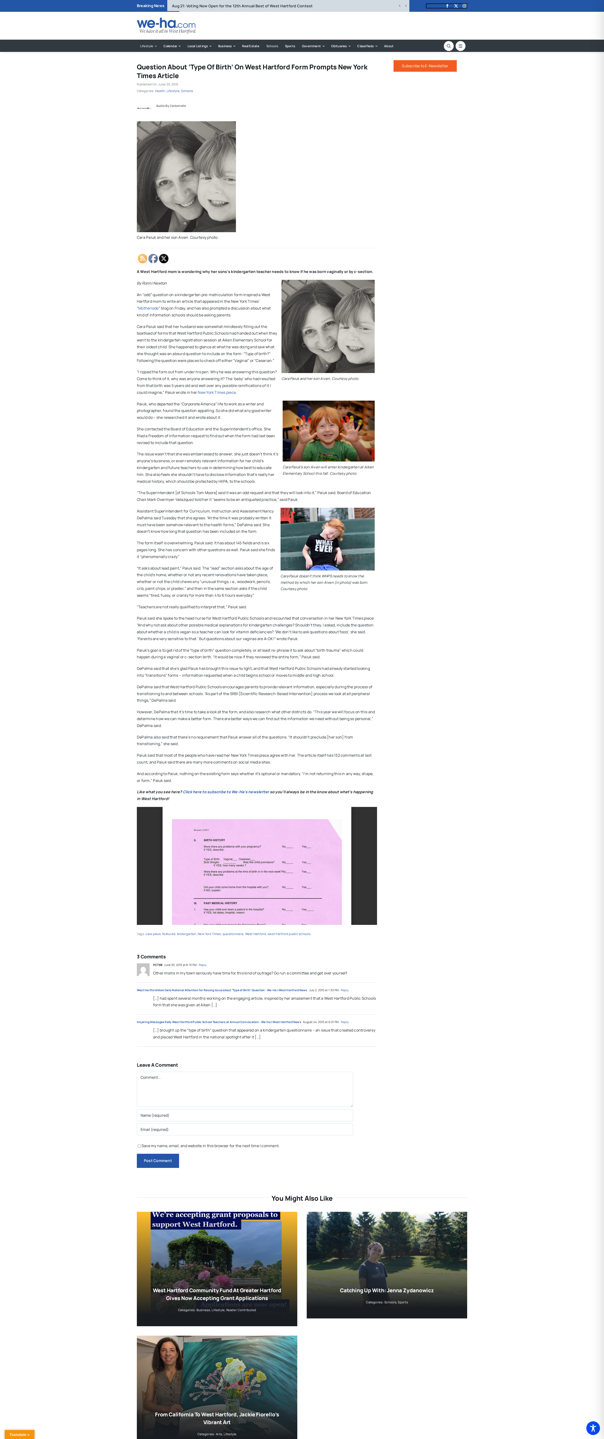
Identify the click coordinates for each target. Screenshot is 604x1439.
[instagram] (464, 6)
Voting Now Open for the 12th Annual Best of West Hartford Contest (242, 5)
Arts (219, 1434)
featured (168, 934)
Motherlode (148, 308)
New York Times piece (217, 392)
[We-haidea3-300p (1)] (166, 19)
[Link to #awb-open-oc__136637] (449, 46)
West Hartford (255, 934)
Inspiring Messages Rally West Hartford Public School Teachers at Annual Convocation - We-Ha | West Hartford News (219, 1022)
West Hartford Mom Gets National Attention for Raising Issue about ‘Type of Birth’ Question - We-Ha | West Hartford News (222, 990)
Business (203, 1310)
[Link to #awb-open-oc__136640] (461, 46)
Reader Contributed (241, 1310)
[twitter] (456, 6)
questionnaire (232, 934)
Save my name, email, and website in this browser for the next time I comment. (211, 1145)
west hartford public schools (289, 934)
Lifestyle (173, 91)
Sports (403, 1302)
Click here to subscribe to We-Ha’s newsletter (226, 791)
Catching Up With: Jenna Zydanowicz (387, 1290)
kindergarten (186, 934)
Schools (187, 91)
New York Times (209, 934)
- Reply (201, 965)
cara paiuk (153, 934)
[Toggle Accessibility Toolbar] (593, 1428)
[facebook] (447, 6)
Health (160, 91)
